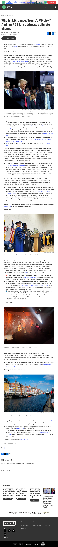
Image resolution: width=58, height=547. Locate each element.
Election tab (7, 206)
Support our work (48, 522)
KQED (14, 366)
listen (16, 46)
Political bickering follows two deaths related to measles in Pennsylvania (9, 492)
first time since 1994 (30, 277)
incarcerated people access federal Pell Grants (35, 285)
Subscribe (37, 44)
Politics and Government (7, 15)
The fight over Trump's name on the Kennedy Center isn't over (21, 492)
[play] (4, 7)
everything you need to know (20, 61)
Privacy (34, 522)
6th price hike (20, 428)
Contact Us (47, 525)
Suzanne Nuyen (25, 439)
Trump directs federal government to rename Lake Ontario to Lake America (48, 502)
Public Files (23, 528)
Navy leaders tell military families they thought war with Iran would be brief (35, 493)
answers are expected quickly (16, 165)
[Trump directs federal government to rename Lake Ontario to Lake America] (49, 491)
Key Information (25, 525)
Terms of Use (24, 522)
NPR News (23, 448)
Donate (52, 2)
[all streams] (56, 7)
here (39, 364)
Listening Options (37, 525)
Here (25, 272)
